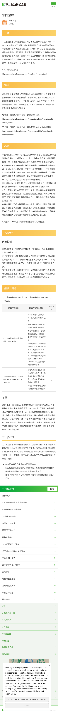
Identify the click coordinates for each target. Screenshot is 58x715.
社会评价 (6, 599)
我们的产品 (6, 620)
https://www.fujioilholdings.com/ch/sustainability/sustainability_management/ (28, 120)
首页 (3, 606)
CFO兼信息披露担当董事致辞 (14, 502)
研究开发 (5, 627)
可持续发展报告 (8, 579)
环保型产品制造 (8, 530)
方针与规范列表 (8, 586)
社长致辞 (6, 496)
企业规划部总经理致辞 (11, 509)
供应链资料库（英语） (11, 565)
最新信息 (6, 641)
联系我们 (6, 654)
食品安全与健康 (8, 523)
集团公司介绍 (7, 647)
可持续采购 (7, 537)
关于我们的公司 (8, 613)
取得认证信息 (7, 593)
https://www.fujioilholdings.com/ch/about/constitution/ (24, 74)
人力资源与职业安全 (10, 544)
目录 (52, 489)
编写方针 (6, 572)
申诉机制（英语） (9, 558)
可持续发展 (6, 634)
